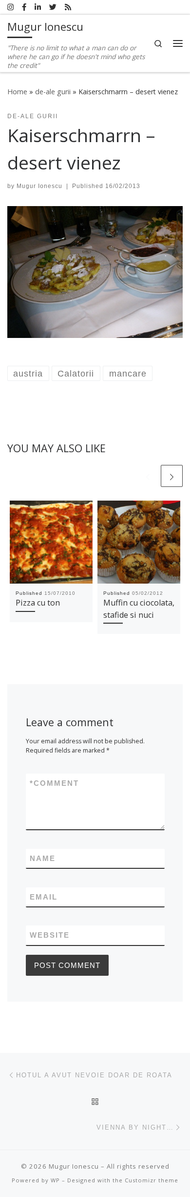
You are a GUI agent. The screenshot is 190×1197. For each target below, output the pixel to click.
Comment (54, 783)
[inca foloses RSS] (68, 7)
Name (43, 858)
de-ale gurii (53, 91)
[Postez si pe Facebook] (24, 7)
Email (43, 897)
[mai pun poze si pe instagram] (10, 7)
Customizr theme (151, 1180)
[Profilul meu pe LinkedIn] (38, 7)
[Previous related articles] (148, 476)
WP (55, 1180)
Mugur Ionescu (39, 186)
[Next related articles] (172, 476)
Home (17, 91)
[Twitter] (53, 7)
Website (50, 935)
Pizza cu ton (38, 602)
